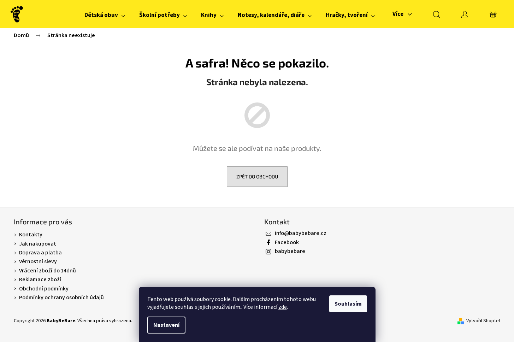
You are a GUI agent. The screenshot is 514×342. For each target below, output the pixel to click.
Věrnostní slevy (38, 261)
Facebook (287, 242)
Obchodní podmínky (44, 289)
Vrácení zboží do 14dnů (47, 271)
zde (282, 307)
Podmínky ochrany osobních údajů (61, 297)
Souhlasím (348, 304)
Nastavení (166, 325)
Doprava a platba (40, 252)
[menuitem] (104, 15)
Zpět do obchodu (257, 176)
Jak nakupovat (37, 244)
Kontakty (30, 234)
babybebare (290, 251)
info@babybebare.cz (300, 233)
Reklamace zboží (40, 279)
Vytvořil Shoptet (483, 321)
